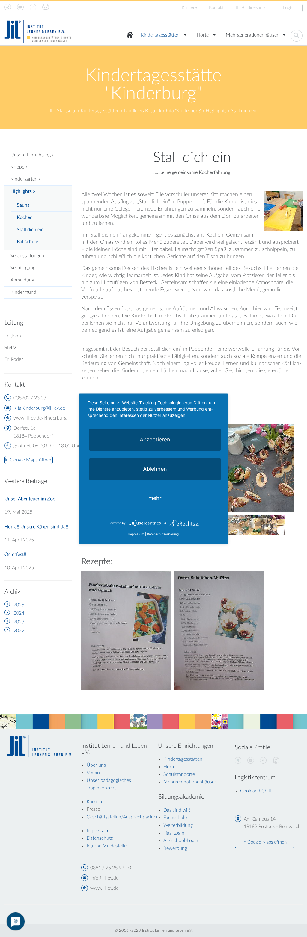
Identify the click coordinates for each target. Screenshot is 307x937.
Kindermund (23, 292)
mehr (155, 498)
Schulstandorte (179, 774)
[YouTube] (250, 760)
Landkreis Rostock (143, 110)
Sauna (23, 205)
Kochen (25, 217)
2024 (18, 613)
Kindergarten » (25, 179)
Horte (203, 35)
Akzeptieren (155, 439)
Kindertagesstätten (160, 35)
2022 (18, 630)
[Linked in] (263, 760)
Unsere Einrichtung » (32, 154)
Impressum (136, 534)
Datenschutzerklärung (163, 534)
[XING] (238, 760)
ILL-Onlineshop (250, 7)
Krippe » (18, 167)
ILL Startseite (63, 110)
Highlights (216, 110)
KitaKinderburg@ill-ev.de (39, 408)
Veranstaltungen (27, 255)
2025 (18, 605)
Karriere (189, 7)
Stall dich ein (30, 229)
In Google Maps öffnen (265, 842)
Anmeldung (22, 280)
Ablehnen (155, 469)
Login (288, 8)
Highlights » (22, 191)
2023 (18, 622)
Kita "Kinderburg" (183, 110)
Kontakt (216, 7)
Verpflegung (22, 267)
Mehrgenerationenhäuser (252, 35)
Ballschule (27, 241)
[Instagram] (276, 760)
